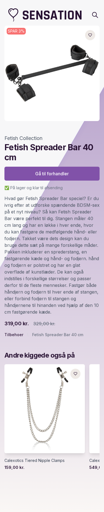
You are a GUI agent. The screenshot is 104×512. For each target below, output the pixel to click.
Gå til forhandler (52, 173)
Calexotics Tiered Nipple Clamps (34, 460)
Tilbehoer (13, 334)
